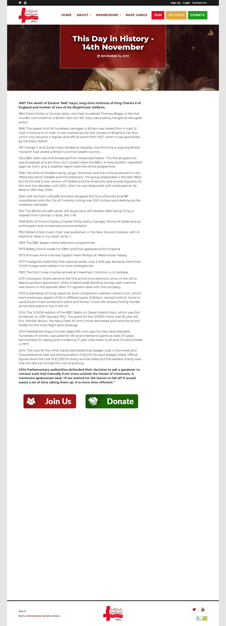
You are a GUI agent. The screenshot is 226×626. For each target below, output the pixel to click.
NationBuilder (34, 616)
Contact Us (199, 2)
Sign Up (176, 2)
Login (186, 2)
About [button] (83, 15)
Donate (198, 15)
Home (67, 15)
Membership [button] (107, 15)
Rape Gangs (136, 15)
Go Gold (176, 15)
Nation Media (52, 616)
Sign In (22, 611)
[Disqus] (81, 459)
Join (158, 15)
